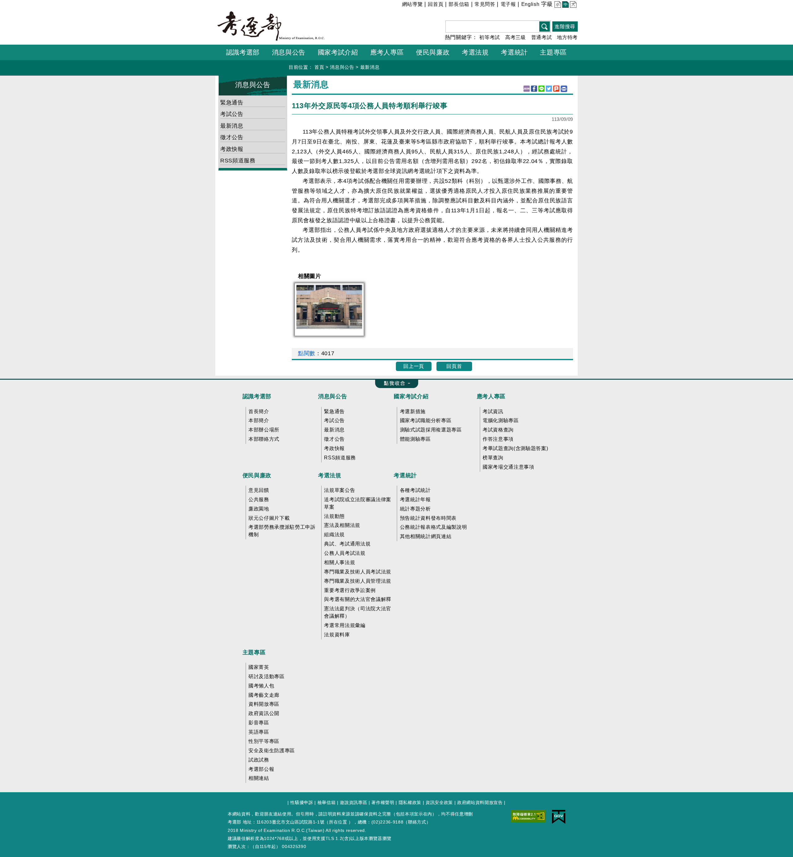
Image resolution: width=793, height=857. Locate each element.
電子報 (508, 4)
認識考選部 (257, 396)
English (530, 4)
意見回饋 (258, 490)
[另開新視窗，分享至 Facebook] (534, 89)
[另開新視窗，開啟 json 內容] (526, 89)
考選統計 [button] (514, 52)
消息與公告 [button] (288, 52)
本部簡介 (258, 420)
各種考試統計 (415, 490)
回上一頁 (413, 366)
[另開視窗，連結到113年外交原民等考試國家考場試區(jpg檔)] (329, 307)
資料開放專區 (263, 704)
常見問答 (485, 4)
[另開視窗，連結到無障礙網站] (528, 815)
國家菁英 (258, 667)
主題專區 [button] (553, 52)
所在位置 (338, 821)
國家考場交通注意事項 (508, 467)
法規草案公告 (339, 490)
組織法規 (334, 534)
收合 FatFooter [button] (394, 384)
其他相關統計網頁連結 (426, 536)
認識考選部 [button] (243, 52)
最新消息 (370, 67)
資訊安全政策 (439, 802)
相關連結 (258, 778)
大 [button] (572, 5)
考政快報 (231, 149)
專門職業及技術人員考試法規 (357, 571)
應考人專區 (491, 396)
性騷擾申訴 (301, 802)
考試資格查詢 (498, 429)
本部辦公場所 (263, 429)
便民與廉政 (257, 475)
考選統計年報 (415, 499)
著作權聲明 (382, 802)
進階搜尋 (564, 26)
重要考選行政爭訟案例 (350, 590)
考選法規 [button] (475, 52)
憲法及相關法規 (342, 525)
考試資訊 (493, 411)
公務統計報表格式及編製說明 (433, 527)
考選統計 (405, 475)
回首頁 (435, 4)
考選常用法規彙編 (344, 625)
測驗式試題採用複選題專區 (431, 429)
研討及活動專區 (266, 676)
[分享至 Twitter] (549, 89)
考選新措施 (413, 411)
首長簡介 (258, 411)
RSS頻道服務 (238, 160)
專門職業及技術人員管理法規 (357, 581)
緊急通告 (231, 102)
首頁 (319, 67)
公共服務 (258, 499)
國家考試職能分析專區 (426, 420)
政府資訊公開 (263, 713)
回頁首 (454, 366)
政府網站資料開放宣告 (480, 802)
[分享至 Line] (541, 89)
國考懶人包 (261, 685)
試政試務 (258, 759)
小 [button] (557, 5)
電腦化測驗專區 (501, 420)
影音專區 (258, 722)
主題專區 (254, 652)
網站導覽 (412, 4)
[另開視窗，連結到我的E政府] (558, 816)
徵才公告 (231, 137)
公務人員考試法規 (344, 553)
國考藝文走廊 (263, 695)
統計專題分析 (415, 508)
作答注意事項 (498, 439)
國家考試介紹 (411, 396)
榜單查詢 (493, 457)
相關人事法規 (339, 562)
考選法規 (329, 475)
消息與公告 (342, 67)
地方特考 (567, 37)
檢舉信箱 (327, 802)
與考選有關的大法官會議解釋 (357, 599)
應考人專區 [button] (387, 52)
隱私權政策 (410, 802)
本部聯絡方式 (263, 439)
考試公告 (231, 114)
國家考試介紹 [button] (338, 52)
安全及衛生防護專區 (271, 750)
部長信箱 (459, 4)
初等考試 (489, 37)
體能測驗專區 (415, 439)
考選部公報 (261, 769)
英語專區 (258, 732)
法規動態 (334, 516)
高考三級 (515, 37)
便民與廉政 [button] (432, 52)
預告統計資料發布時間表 (428, 518)
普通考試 (541, 37)
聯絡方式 (417, 821)
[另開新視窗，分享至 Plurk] (556, 89)
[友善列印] (564, 89)
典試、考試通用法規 (347, 543)
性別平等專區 (263, 741)
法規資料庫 (337, 634)
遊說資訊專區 (353, 802)
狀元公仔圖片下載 (269, 518)
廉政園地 (258, 508)
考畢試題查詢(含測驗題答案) (515, 448)
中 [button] (564, 5)
